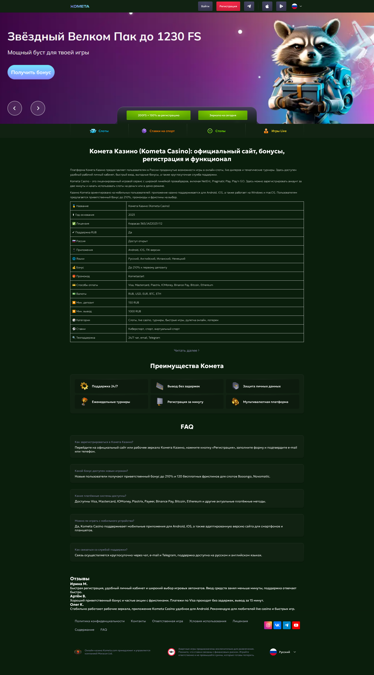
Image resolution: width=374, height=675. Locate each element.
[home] (80, 6)
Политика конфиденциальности (100, 621)
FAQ (104, 630)
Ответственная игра (167, 621)
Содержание (84, 630)
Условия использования (207, 621)
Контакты (138, 621)
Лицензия (240, 621)
